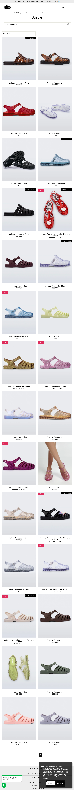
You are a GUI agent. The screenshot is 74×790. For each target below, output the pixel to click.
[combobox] (37, 24)
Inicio (14, 13)
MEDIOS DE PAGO (36, 782)
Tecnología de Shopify (37, 788)
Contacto (36, 778)
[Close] (71, 764)
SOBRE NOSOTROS (36, 773)
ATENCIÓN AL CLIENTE (36, 768)
